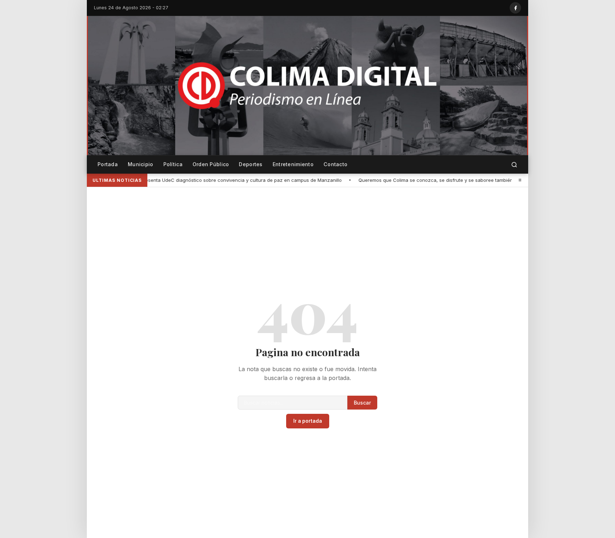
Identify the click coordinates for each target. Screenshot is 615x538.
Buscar (362, 403)
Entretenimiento (293, 164)
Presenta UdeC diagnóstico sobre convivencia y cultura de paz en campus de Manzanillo (167, 180)
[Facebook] (515, 8)
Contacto (335, 164)
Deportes (250, 164)
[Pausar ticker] (520, 180)
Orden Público (211, 164)
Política (173, 164)
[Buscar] (514, 164)
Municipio (140, 164)
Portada (108, 164)
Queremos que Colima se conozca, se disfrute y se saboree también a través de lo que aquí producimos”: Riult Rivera (417, 180)
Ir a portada (307, 421)
